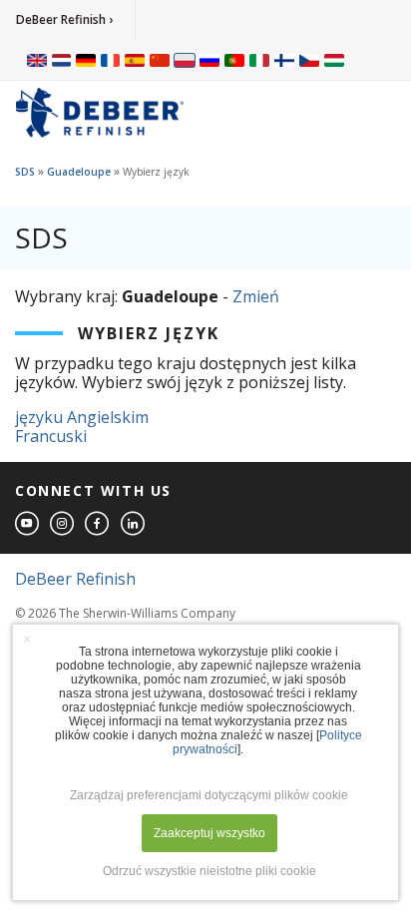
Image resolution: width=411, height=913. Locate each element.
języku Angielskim (82, 417)
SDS (25, 172)
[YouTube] (28, 524)
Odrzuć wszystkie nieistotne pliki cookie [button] (209, 871)
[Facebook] (98, 524)
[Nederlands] (61, 60)
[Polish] (185, 60)
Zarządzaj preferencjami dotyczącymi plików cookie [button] (209, 795)
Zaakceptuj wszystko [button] (209, 833)
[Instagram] (63, 524)
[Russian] (209, 60)
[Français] (111, 60)
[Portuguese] (234, 60)
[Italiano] (259, 60)
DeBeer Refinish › (64, 19)
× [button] (27, 639)
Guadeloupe (79, 172)
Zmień (255, 296)
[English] (37, 60)
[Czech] (309, 60)
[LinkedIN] (134, 524)
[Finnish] (284, 60)
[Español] (135, 60)
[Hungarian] (334, 60)
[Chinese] (160, 60)
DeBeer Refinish (75, 579)
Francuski (51, 436)
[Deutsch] (86, 60)
